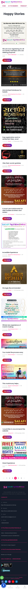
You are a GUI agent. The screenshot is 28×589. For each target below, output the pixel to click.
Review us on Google (6, 554)
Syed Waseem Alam (13, 329)
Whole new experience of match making (11, 326)
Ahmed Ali (10, 433)
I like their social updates (11, 163)
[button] (3, 585)
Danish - (10, 290)
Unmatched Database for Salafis (11, 91)
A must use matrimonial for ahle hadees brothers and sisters (12, 210)
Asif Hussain (11, 214)
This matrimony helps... (10, 383)
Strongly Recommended (11, 288)
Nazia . (9, 141)
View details (7, 60)
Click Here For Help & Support (8, 545)
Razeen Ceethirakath (13, 385)
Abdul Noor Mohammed (14, 254)
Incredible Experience (10, 252)
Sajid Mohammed (12, 465)
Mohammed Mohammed (14, 165)
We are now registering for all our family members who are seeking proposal (13, 50)
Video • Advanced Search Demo (9, 533)
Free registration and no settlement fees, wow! (11, 138)
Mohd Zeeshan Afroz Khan (14, 94)
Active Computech (15, 578)
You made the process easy (12, 352)
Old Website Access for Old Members (10, 535)
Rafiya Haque (11, 354)
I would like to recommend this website (13, 430)
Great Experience (8, 463)
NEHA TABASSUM (12, 54)
